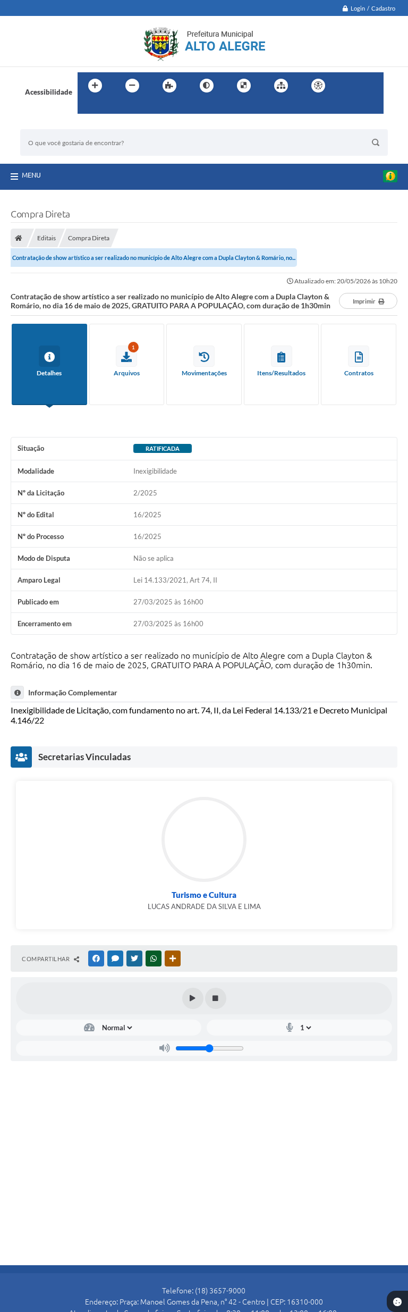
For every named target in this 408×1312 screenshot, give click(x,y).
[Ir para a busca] (88, 107)
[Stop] (215, 998)
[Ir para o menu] (371, 85)
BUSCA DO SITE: (51, 124)
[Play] (192, 998)
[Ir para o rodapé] (111, 107)
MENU (31, 175)
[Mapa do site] (281, 85)
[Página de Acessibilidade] (318, 85)
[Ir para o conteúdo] (348, 85)
